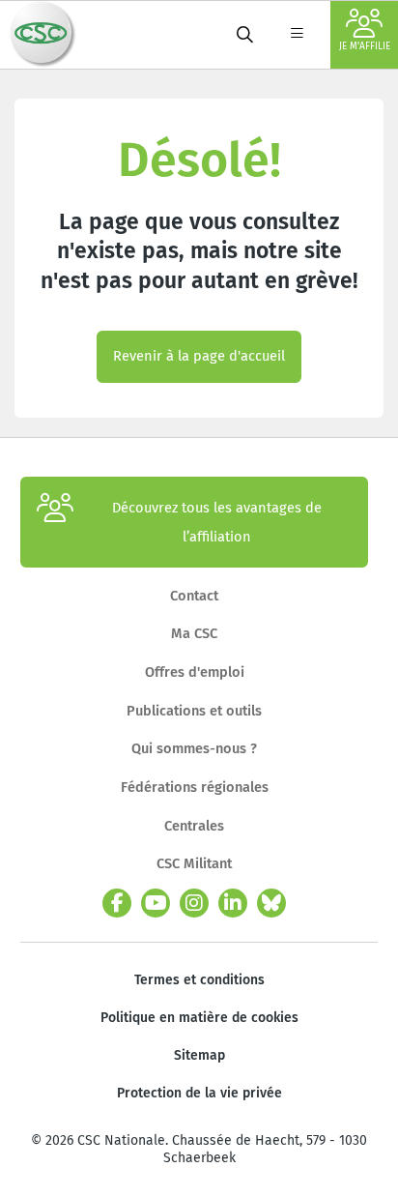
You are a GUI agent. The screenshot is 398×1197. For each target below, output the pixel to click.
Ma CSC (194, 633)
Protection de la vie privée (199, 1093)
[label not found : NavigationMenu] (296, 35)
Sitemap (199, 1055)
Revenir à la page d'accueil (199, 356)
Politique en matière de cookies (199, 1017)
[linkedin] (232, 903)
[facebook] (116, 903)
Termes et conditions (199, 980)
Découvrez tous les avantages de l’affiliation (217, 522)
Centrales (194, 825)
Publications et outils (194, 710)
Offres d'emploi (194, 672)
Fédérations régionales (195, 787)
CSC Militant (194, 863)
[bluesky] (271, 903)
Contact (194, 595)
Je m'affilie (364, 46)
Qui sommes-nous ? (194, 748)
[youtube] (155, 903)
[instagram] (194, 903)
